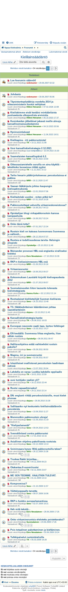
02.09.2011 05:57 (40, 357)
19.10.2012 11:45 (42, 312)
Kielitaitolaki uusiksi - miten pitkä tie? (31, 197)
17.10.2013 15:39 (51, 256)
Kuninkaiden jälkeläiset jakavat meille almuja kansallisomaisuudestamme (34, 122)
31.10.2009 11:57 (40, 486)
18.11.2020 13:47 (40, 180)
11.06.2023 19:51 (51, 134)
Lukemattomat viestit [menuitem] (58, 52)
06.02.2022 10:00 (40, 159)
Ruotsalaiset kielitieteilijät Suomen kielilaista (35, 299)
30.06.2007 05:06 (46, 97)
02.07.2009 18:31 (40, 503)
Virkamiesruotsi (19, 269)
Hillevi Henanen (33, 107)
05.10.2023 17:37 (51, 118)
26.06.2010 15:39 (42, 401)
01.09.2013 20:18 (40, 264)
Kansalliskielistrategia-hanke (26, 318)
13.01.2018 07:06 (40, 191)
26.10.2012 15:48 (40, 301)
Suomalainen (32, 522)
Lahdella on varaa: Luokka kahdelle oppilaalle (36, 372)
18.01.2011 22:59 (38, 374)
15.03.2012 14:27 (40, 328)
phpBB (32, 586)
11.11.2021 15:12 (38, 170)
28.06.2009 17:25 (51, 512)
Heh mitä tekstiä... (20, 509)
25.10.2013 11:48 (45, 245)
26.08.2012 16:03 (39, 320)
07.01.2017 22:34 (40, 226)
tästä (43, 590)
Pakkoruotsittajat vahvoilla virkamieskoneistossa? (38, 205)
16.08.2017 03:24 (40, 218)
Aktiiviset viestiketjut (31, 52)
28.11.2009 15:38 (40, 451)
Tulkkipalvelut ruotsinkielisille (27, 537)
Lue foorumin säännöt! (23, 80)
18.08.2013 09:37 (40, 272)
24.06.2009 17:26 (48, 522)
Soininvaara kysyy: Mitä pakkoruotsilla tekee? (36, 449)
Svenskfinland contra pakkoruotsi (29, 433)
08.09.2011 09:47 (45, 339)
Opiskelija (31, 245)
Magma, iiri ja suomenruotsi (26, 355)
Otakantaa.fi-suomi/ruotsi (24, 467)
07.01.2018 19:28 (40, 199)
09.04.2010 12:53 (40, 428)
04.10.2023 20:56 (51, 126)
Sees (28, 301)
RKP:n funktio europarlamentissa (29, 501)
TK (27, 143)
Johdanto (15, 94)
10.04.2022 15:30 (51, 151)
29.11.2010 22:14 (38, 390)
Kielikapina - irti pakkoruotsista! (28, 140)
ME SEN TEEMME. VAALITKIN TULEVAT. (33, 475)
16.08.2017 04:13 (40, 207)
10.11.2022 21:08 (38, 143)
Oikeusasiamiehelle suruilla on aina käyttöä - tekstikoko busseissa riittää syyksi (34, 166)
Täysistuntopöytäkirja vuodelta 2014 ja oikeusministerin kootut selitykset (30, 103)
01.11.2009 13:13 (38, 478)
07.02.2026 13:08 (51, 107)
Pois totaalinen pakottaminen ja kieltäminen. (35, 529)
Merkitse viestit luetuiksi (20, 68)
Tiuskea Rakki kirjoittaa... (24, 459)
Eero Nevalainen (34, 256)
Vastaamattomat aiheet (11, 52)
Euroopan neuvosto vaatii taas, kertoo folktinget (37, 326)
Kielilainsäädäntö (34, 57)
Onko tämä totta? (20, 224)
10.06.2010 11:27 (40, 411)
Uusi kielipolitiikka (34, 151)
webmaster (31, 83)
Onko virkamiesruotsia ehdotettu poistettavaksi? (37, 519)
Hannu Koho (32, 293)
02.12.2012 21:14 (48, 293)
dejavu (29, 312)
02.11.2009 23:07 (38, 470)
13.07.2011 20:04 (40, 368)
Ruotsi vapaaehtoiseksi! (23, 388)
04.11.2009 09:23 (38, 462)
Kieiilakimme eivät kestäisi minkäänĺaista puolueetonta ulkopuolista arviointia (32, 114)
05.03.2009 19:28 (39, 540)
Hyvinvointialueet (20, 132)
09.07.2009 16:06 (40, 493)
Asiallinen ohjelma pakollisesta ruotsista (33, 441)
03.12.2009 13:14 (40, 444)
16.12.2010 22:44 (39, 382)
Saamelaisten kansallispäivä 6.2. (28, 156)
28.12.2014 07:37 (40, 237)
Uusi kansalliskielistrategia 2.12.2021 (30, 148)
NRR (28, 159)
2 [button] (51, 68)
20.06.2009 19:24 (51, 532)
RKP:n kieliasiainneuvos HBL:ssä (29, 261)
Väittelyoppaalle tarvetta (23, 491)
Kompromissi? (18, 483)
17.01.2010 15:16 (39, 436)
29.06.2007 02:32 (46, 83)
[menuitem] (9, 43)
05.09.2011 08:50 (40, 349)
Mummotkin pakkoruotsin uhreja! (29, 417)
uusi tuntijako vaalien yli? (24, 380)
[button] (56, 68)
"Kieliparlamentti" (20, 425)
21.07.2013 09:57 (40, 282)
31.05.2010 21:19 (40, 420)
